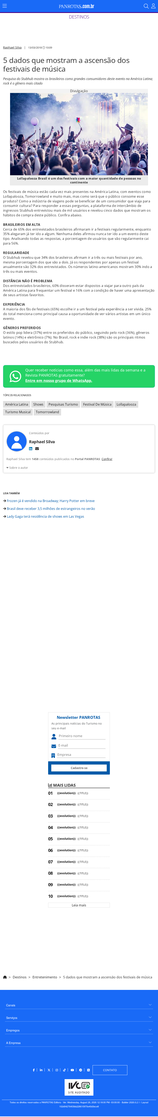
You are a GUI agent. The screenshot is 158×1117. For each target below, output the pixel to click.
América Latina (16, 404)
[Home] (5, 976)
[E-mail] (37, 448)
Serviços (11, 1018)
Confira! (107, 459)
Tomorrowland (47, 412)
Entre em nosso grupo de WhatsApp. (58, 380)
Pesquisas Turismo (63, 404)
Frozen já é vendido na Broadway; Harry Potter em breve (50, 501)
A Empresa (13, 1043)
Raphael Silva (12, 47)
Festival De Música (97, 404)
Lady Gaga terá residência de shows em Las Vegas (45, 516)
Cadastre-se (79, 768)
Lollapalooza (126, 404)
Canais (10, 1005)
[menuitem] (79, 1003)
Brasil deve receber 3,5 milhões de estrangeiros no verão (50, 508)
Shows (38, 404)
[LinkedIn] (30, 448)
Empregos (13, 1030)
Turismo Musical (18, 412)
